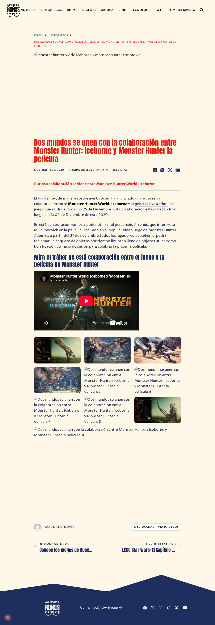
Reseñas (89, 10)
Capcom (103, 198)
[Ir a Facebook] (146, 608)
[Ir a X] (154, 608)
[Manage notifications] (7, 617)
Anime (72, 10)
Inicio (38, 35)
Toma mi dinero (181, 10)
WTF (159, 10)
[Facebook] (155, 170)
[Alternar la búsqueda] (201, 10)
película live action (151, 203)
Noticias (27, 10)
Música (107, 10)
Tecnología (141, 10)
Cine (122, 10)
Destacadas (144, 527)
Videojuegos (51, 10)
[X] (170, 170)
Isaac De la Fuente (59, 527)
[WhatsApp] (162, 170)
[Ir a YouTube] (186, 608)
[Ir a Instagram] (162, 608)
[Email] (178, 170)
